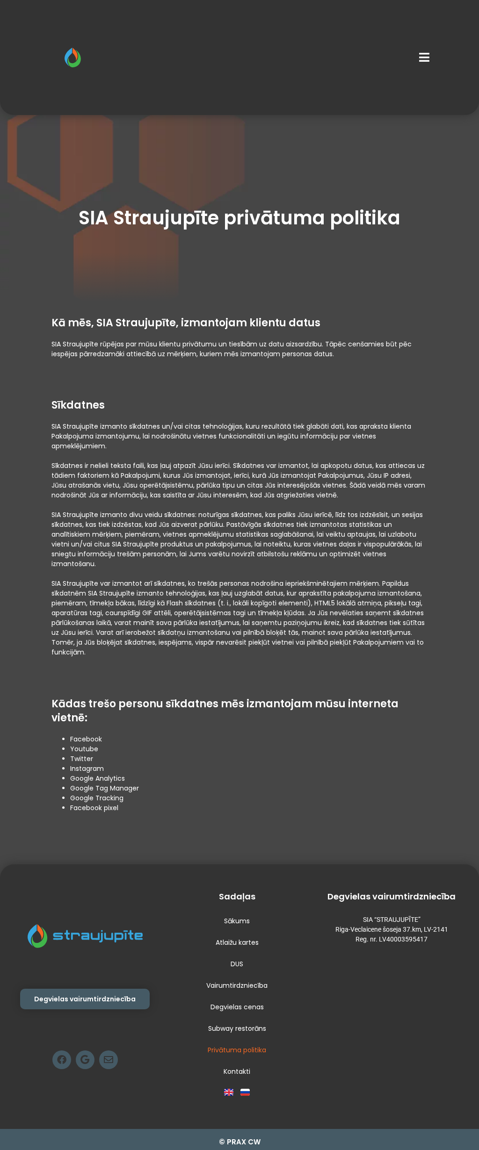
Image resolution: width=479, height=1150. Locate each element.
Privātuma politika (237, 1050)
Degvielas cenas (237, 1007)
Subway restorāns (237, 1028)
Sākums (237, 921)
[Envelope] (108, 1059)
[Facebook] (61, 1059)
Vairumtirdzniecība (237, 985)
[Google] (85, 1059)
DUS (237, 964)
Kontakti (237, 1071)
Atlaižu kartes (237, 942)
